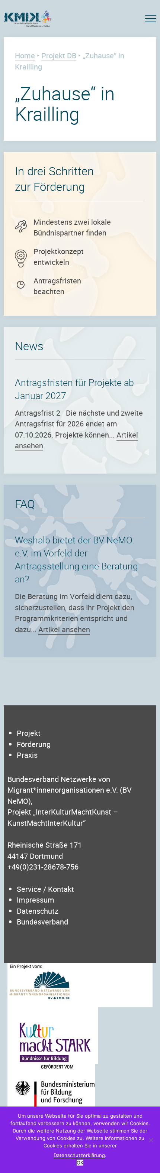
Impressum (35, 900)
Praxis (27, 755)
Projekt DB (58, 56)
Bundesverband (42, 922)
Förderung (34, 744)
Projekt (29, 733)
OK (80, 1163)
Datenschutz (37, 911)
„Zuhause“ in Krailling (65, 103)
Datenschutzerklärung (79, 1155)
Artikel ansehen (64, 629)
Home (25, 56)
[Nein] (150, 1140)
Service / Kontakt (45, 889)
